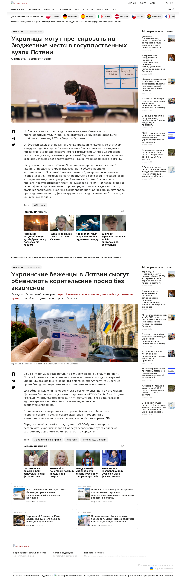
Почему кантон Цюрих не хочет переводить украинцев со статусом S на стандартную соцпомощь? (112, 518)
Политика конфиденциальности (155, 565)
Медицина (103, 9)
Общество (49, 9)
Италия (107, 16)
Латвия (40, 205)
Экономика (65, 9)
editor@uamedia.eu (23, 556)
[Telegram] (13, 138)
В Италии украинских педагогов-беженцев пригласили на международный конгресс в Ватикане (46, 493)
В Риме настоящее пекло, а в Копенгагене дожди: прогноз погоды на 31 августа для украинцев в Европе (154, 171)
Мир (77, 9)
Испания (90, 16)
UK (171, 3)
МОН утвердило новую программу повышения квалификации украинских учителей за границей (153, 137)
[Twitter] (13, 145)
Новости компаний (94, 553)
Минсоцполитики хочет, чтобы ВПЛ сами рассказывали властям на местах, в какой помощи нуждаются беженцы (154, 85)
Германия (72, 16)
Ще (114, 9)
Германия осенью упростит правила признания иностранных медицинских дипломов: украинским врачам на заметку (112, 493)
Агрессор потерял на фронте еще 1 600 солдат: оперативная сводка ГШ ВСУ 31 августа (153, 154)
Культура (88, 9)
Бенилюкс (156, 16)
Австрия (124, 16)
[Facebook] (13, 131)
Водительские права (48, 439)
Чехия (140, 16)
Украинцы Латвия (95, 439)
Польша (55, 16)
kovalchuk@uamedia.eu (65, 556)
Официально (18, 9)
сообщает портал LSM (95, 418)
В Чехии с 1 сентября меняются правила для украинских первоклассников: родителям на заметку (154, 103)
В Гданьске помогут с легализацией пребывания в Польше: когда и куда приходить (153, 120)
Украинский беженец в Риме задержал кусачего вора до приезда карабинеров (43, 518)
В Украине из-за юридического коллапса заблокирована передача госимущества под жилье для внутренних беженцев (153, 63)
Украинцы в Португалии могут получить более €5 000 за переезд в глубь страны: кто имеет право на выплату (153, 42)
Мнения (132, 3)
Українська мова (164, 568)
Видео (143, 3)
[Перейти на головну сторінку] (28, 3)
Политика (34, 9)
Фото (152, 3)
